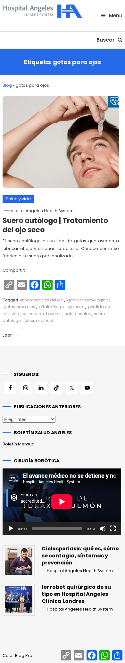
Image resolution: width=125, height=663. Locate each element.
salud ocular (77, 313)
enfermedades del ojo (41, 300)
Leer (7, 335)
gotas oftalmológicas (89, 300)
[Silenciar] (102, 528)
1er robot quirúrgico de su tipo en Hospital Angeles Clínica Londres (76, 594)
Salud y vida (18, 199)
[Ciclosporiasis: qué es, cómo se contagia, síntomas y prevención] (19, 561)
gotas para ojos (19, 306)
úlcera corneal (39, 320)
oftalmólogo (51, 306)
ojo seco (76, 306)
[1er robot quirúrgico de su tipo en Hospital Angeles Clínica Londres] (19, 600)
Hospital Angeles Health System (41, 211)
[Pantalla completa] (113, 528)
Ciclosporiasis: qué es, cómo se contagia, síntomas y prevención (80, 555)
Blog (7, 85)
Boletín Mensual (19, 444)
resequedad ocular (42, 313)
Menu (115, 15)
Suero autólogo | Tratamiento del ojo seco (55, 225)
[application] (62, 501)
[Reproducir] (11, 528)
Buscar (106, 40)
